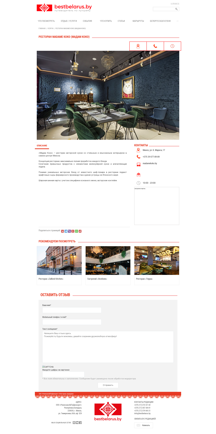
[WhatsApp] (76, 231)
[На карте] (138, 46)
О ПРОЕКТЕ (175, 4)
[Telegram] (66, 231)
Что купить (106, 20)
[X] (80, 231)
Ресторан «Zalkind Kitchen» (51, 278)
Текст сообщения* (49, 329)
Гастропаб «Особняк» (97, 278)
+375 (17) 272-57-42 (142, 404)
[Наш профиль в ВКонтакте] (77, 422)
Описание (42, 145)
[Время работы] (172, 46)
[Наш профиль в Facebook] (80, 422)
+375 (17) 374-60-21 (142, 410)
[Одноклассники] (73, 231)
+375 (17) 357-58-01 (142, 407)
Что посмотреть (46, 20)
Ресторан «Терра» (144, 278)
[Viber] (69, 231)
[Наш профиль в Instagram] (74, 422)
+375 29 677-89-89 (151, 156)
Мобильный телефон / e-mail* (54, 317)
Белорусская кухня (160, 20)
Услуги (50, 28)
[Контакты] (155, 46)
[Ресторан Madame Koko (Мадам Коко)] (108, 91)
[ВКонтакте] (62, 231)
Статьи (122, 20)
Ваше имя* (46, 305)
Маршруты (138, 20)
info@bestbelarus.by (142, 413)
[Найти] (176, 9)
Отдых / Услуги (69, 20)
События (88, 20)
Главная (41, 28)
